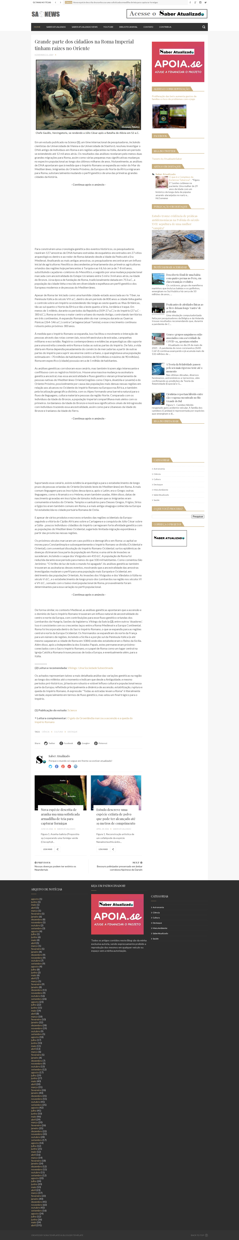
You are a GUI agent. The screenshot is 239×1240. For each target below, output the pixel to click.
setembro (36, 928)
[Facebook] (190, 2)
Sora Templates (52, 1235)
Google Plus (63, 766)
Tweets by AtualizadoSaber (167, 158)
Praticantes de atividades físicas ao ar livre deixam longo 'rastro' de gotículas (184, 308)
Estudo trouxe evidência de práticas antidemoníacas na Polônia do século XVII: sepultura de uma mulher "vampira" (175, 222)
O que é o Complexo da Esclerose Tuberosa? (181, 178)
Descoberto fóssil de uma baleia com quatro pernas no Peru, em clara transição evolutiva (183, 278)
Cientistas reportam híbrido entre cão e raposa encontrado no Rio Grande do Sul (184, 398)
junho (34, 901)
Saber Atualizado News (84, 27)
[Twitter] (205, 2)
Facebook (56, 766)
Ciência (46, 732)
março (34, 910)
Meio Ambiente (161, 489)
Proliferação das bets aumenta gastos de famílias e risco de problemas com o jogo (174, 98)
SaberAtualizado (161, 495)
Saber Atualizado (56, 27)
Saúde (156, 500)
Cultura (58, 732)
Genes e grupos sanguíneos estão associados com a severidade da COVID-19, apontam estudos (184, 338)
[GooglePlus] (195, 2)
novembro (36, 922)
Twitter (50, 766)
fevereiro (36, 913)
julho (33, 934)
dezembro (36, 919)
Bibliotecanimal (128, 27)
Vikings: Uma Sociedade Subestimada (90, 667)
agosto (35, 898)
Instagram (69, 766)
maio (33, 904)
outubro (35, 925)
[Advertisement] (88, 214)
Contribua (165, 27)
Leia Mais (47, 849)
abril (33, 907)
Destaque (72, 732)
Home (37, 27)
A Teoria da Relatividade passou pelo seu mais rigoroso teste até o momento (184, 368)
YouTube (108, 27)
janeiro (34, 916)
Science (72, 710)
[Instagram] (200, 2)
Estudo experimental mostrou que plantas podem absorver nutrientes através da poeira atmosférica (118, 4)
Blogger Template (73, 1235)
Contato (148, 27)
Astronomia (159, 468)
